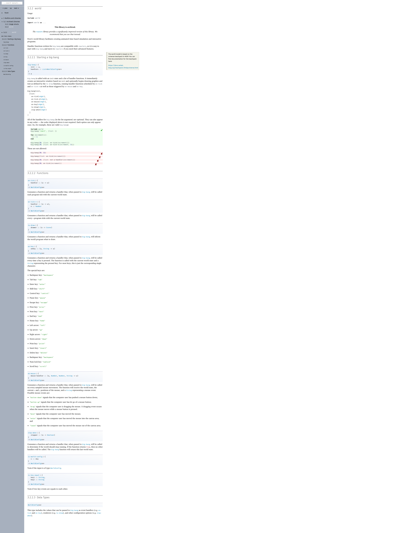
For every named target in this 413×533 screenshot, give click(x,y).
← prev (5, 8)
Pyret (6, 13)
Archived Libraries (13, 21)
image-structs (14, 24)
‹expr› (41, 96)
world (11, 27)
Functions (11, 45)
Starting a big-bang (14, 39)
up (11, 8)
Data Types (11, 71)
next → (16, 8)
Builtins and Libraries (13, 18)
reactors (39, 31)
